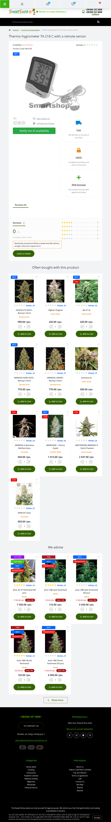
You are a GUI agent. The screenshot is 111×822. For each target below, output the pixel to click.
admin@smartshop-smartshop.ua (31, 740)
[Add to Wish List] (36, 280)
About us (80, 767)
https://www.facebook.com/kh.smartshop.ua (69, 735)
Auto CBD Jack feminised (55, 590)
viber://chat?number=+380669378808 (90, 735)
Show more (57, 700)
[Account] (22, 4)
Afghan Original (55, 310)
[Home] (9, 30)
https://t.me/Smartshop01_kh (83, 735)
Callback (95, 14)
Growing (16, 30)
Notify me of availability (34, 131)
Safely (79, 157)
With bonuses (79, 184)
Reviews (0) (20, 204)
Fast (79, 130)
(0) (85, 45)
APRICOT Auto (24, 512)
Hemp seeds (31, 767)
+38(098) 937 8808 (94, 12)
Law (79, 778)
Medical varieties (31, 778)
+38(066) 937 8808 (94, 9)
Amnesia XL (86, 377)
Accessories (31, 772)
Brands (80, 787)
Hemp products (31, 787)
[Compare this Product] (36, 277)
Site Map (79, 784)
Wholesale (31, 784)
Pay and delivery (79, 772)
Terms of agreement (80, 775)
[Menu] (4, 4)
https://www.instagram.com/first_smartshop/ (76, 735)
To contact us (31, 726)
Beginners (31, 781)
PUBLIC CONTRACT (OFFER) (80, 770)
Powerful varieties (31, 775)
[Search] (98, 22)
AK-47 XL (87, 310)
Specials (80, 790)
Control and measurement (30, 30)
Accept (97, 817)
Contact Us (80, 781)
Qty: (15, 118)
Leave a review (23, 253)
